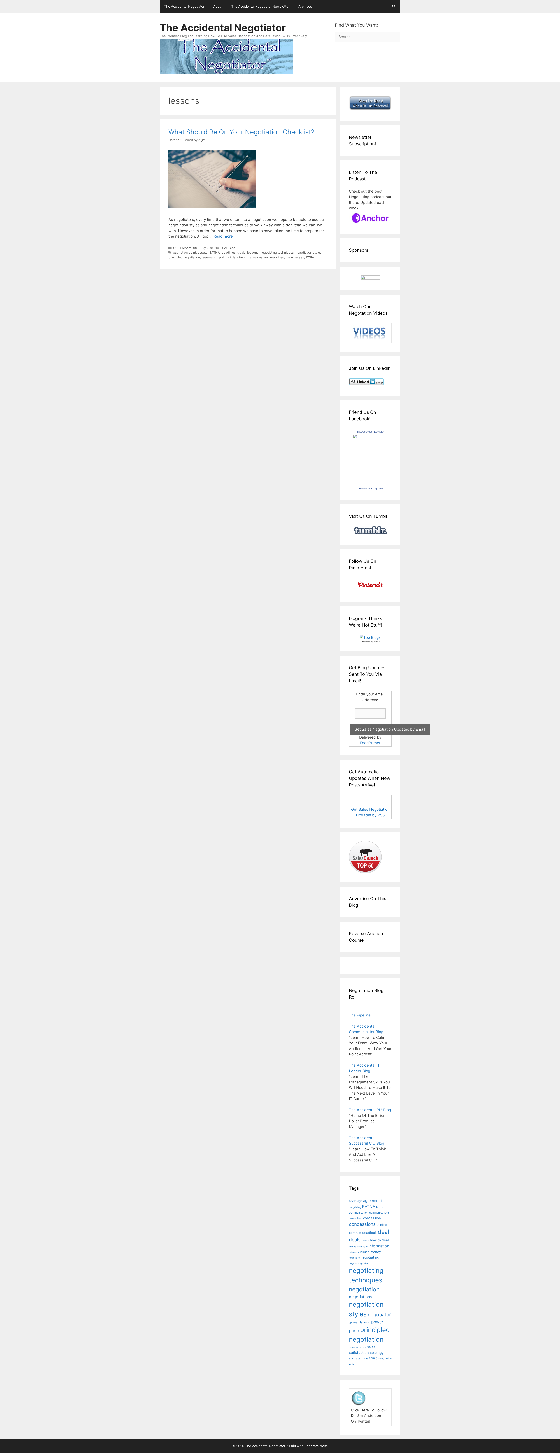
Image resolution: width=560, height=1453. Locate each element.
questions (355, 1347)
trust (373, 1358)
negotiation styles (309, 252)
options (353, 1322)
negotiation (364, 1289)
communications (379, 1212)
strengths (244, 257)
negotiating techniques (277, 252)
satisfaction (359, 1352)
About (217, 6)
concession (372, 1218)
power (377, 1321)
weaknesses (295, 257)
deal (383, 1231)
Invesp (377, 641)
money (375, 1252)
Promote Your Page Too (370, 488)
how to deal (379, 1240)
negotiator (379, 1314)
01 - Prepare (182, 248)
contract (355, 1233)
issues (364, 1252)
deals (354, 1239)
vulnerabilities (274, 257)
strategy (377, 1353)
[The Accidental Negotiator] (370, 437)
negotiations (360, 1296)
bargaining (355, 1207)
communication (358, 1212)
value (381, 1358)
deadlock (369, 1233)
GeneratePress (316, 1446)
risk (364, 1347)
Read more (223, 236)
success (354, 1358)
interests (354, 1252)
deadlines (229, 252)
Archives (305, 6)
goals (241, 252)
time (365, 1358)
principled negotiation (184, 257)
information (379, 1246)
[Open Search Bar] (393, 6)
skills (231, 257)
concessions (362, 1224)
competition (355, 1218)
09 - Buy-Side (203, 248)
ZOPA (310, 257)
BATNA (214, 252)
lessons (253, 252)
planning (364, 1322)
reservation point (214, 257)
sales (371, 1347)
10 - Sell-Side (225, 248)
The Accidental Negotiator (184, 6)
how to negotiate (358, 1246)
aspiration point (184, 252)
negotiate (354, 1257)
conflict (382, 1224)
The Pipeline (360, 1015)
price (354, 1330)
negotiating (370, 1257)
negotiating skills (358, 1263)
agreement (372, 1200)
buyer (379, 1207)
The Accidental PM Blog (370, 1110)
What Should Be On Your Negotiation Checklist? (241, 132)
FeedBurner (370, 743)
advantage (355, 1201)
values (257, 257)
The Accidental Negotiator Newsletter (260, 6)
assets (203, 252)
